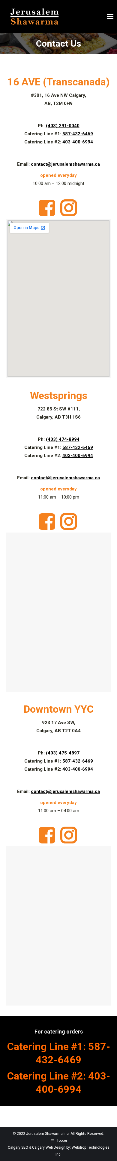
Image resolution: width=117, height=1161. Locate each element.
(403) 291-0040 (63, 125)
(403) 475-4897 (63, 753)
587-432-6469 (77, 134)
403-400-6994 (77, 142)
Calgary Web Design (48, 1147)
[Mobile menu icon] (110, 16)
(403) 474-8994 (63, 439)
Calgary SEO (18, 1147)
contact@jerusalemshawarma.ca (65, 164)
